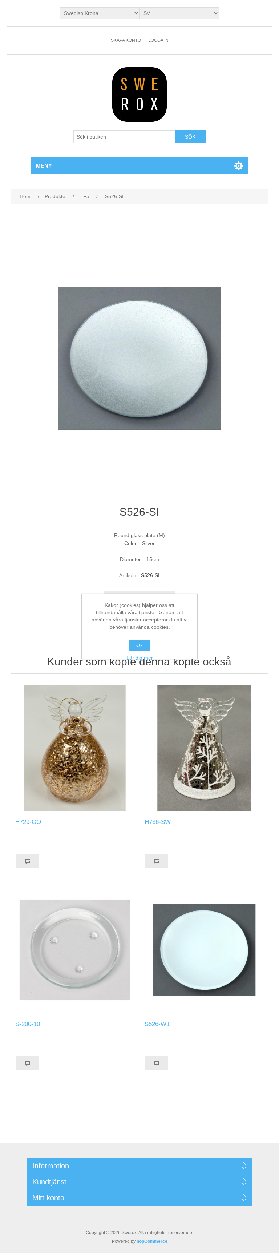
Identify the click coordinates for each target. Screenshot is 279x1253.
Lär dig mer (139, 658)
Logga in (158, 40)
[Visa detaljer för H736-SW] (204, 748)
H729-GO (28, 821)
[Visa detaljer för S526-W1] (204, 949)
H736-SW (158, 821)
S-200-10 (27, 1024)
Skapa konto (126, 40)
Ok (139, 645)
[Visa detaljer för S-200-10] (75, 949)
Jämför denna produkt (27, 861)
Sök (190, 137)
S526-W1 (157, 1024)
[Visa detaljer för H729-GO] (75, 748)
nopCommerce (152, 1241)
